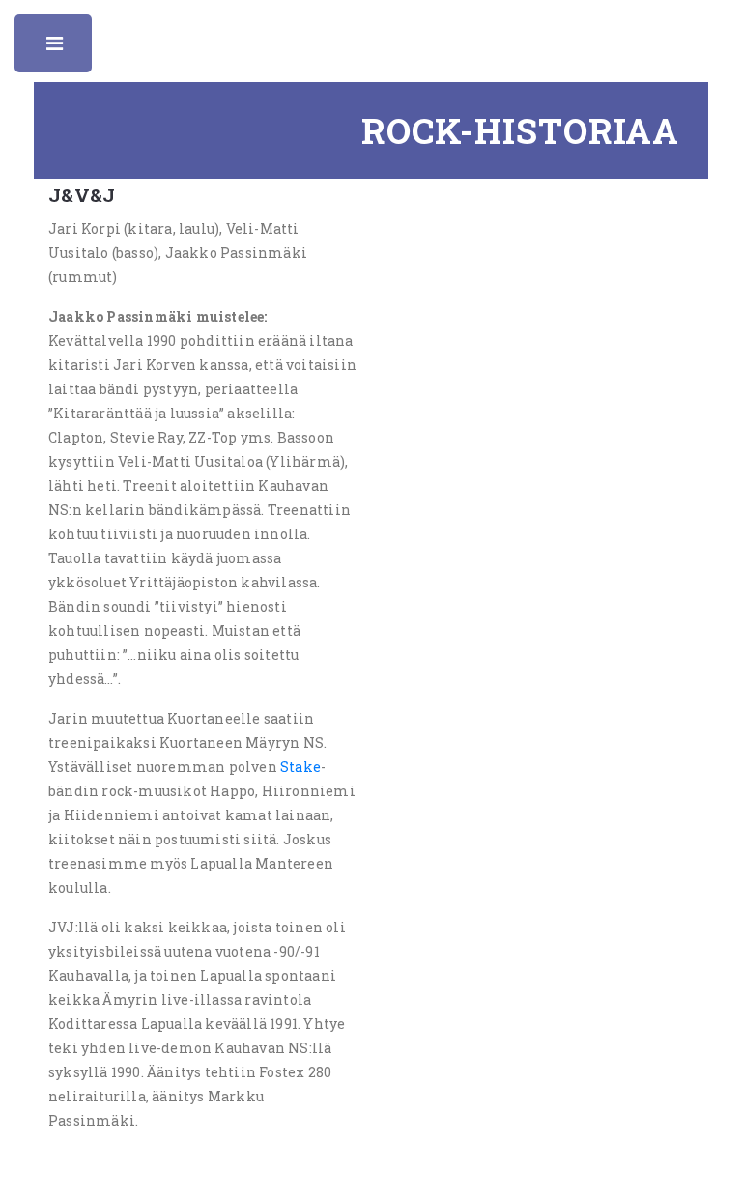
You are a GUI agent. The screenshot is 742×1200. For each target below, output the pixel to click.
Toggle (56, 48)
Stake (300, 766)
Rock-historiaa (520, 130)
